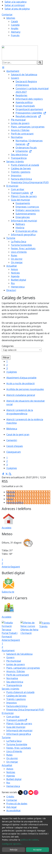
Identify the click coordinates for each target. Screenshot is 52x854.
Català (14, 21)
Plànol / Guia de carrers (19, 723)
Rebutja (13, 849)
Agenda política (14, 502)
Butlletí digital (13, 779)
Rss (8, 782)
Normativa (12, 678)
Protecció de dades (16, 803)
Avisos (9, 499)
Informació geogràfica (18, 734)
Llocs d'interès (14, 751)
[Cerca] (40, 62)
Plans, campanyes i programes (23, 667)
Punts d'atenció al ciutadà (20, 692)
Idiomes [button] (10, 18)
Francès (15, 35)
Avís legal (11, 807)
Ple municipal (13, 660)
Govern (10, 657)
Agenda (10, 495)
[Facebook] (25, 792)
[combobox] (22, 350)
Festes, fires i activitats (18, 747)
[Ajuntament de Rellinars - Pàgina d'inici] (20, 52)
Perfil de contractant (17, 674)
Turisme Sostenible (16, 744)
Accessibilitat (13, 810)
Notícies (10, 492)
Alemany (15, 31)
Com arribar (13, 716)
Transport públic (15, 720)
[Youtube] (31, 792)
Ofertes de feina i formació (29, 631)
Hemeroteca (13, 786)
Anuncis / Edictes (15, 671)
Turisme (6, 737)
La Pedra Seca (14, 741)
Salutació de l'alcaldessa (19, 654)
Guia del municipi (15, 727)
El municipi (8, 713)
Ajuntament (8, 650)
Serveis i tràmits (10, 688)
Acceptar (37, 849)
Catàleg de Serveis (16, 695)
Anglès (14, 28)
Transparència (14, 685)
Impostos (11, 702)
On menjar (12, 761)
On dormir (12, 758)
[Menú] (3, 67)
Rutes (9, 754)
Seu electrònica (14, 681)
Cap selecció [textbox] (9, 350)
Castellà (15, 25)
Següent (15, 566)
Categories (8, 346)
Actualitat (7, 765)
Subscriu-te (8, 591)
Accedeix (6, 527)
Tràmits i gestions (16, 699)
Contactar (7, 14)
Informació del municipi (19, 730)
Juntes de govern (15, 664)
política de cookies (29, 839)
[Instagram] (36, 792)
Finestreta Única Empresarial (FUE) (25, 709)
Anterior (6, 566)
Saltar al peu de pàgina (17, 8)
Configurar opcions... (12, 843)
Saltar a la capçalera (15, 1)
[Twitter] (20, 792)
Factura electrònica (16, 706)
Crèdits (10, 796)
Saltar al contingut (15, 5)
